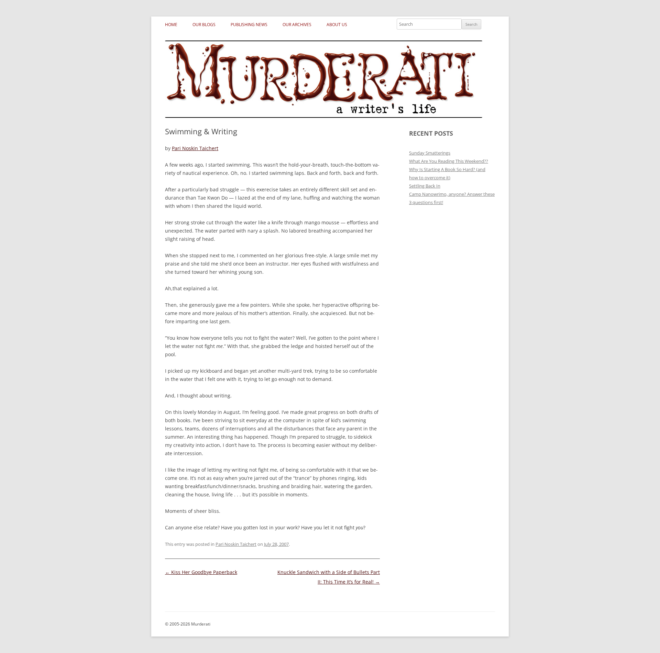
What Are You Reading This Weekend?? (448, 161)
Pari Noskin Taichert (195, 148)
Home (171, 24)
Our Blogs (204, 24)
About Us (337, 24)
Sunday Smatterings (429, 153)
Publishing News (249, 24)
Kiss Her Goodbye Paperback (201, 572)
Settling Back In (424, 186)
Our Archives (297, 24)
